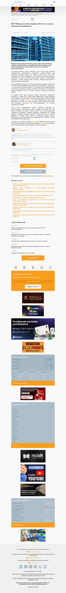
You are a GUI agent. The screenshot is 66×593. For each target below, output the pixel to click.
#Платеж (23, 154)
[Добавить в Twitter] (25, 19)
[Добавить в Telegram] (28, 19)
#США (13, 154)
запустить (28, 100)
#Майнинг (35, 154)
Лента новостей (18, 222)
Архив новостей (33, 587)
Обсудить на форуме (33, 171)
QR (46, 584)
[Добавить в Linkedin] (32, 19)
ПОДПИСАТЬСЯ (32, 286)
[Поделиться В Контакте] (36, 19)
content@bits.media (34, 558)
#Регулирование (15, 156)
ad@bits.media (34, 562)
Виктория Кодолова (22, 130)
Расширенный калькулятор (20, 383)
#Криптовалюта (43, 154)
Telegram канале (47, 176)
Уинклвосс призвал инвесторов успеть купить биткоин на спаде (33, 195)
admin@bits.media (34, 551)
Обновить (15, 445)
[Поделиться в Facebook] (21, 19)
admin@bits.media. (33, 580)
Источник (15, 161)
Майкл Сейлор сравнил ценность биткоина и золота (28, 197)
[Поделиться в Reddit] (39, 19)
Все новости (33, 258)
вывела (33, 121)
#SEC (50, 154)
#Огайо (29, 154)
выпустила (42, 123)
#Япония (18, 154)
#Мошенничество (26, 156)
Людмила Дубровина (23, 145)
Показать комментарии (33, 166)
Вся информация (17, 525)
